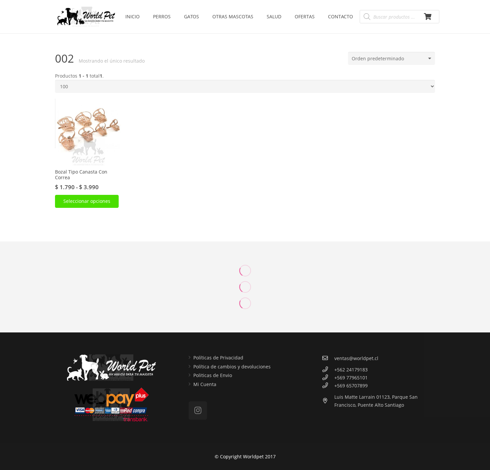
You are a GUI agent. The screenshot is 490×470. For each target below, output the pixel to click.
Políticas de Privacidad (218, 357)
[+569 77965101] (328, 378)
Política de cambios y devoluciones (232, 366)
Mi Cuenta (204, 384)
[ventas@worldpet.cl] (328, 358)
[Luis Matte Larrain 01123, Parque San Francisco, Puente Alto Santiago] (328, 401)
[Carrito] (427, 16)
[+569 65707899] (328, 386)
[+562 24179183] (328, 370)
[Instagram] (198, 410)
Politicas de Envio (212, 375)
